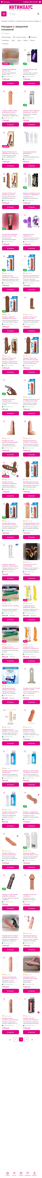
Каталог (12, 21)
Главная (4, 21)
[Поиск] (38, 14)
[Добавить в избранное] (4, 50)
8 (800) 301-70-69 (30, 2)
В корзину (10, 83)
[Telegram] (40, 2)
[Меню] (4, 13)
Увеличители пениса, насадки (28, 21)
